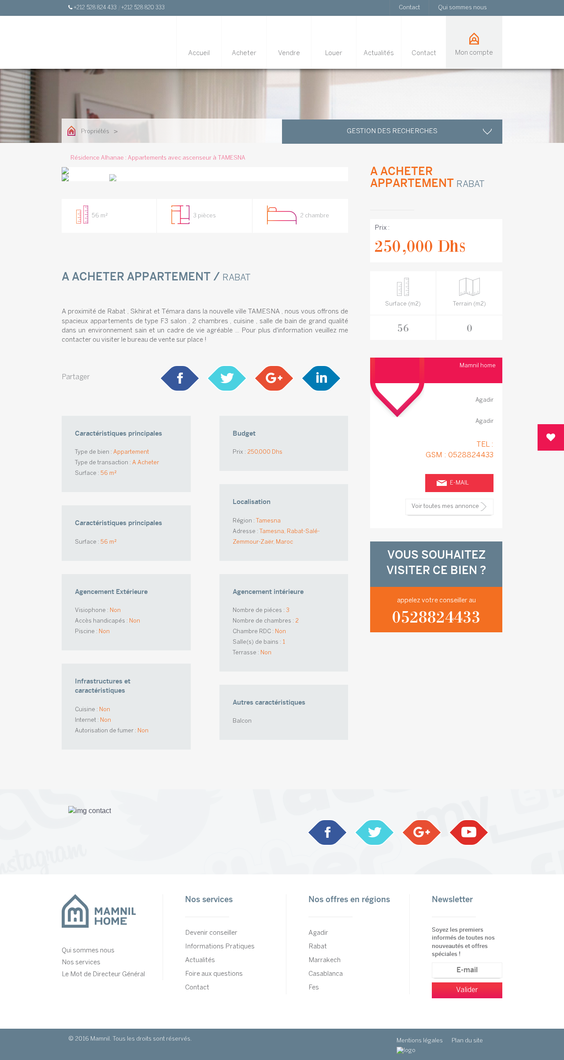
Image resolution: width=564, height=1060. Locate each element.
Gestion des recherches (392, 131)
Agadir (318, 933)
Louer (333, 53)
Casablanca (325, 974)
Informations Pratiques (220, 947)
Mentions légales (420, 1041)
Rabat (317, 947)
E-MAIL (459, 483)
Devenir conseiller (211, 933)
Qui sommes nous (462, 8)
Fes (313, 988)
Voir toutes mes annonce (445, 506)
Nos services (81, 962)
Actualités (379, 53)
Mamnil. (100, 1039)
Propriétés (95, 131)
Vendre (289, 53)
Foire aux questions (214, 974)
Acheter (244, 53)
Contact (409, 8)
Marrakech (324, 960)
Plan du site (467, 1041)
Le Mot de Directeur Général (103, 974)
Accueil (199, 53)
